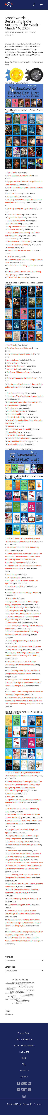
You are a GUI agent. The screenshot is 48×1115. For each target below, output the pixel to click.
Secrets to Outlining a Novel (18, 607)
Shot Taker (11, 172)
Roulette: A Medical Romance (19, 438)
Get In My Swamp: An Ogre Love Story (21, 208)
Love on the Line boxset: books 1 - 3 (21, 250)
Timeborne (12, 238)
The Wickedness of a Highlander (19, 175)
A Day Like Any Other (16, 435)
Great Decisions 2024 (15, 586)
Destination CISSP (13, 577)
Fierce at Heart (12, 363)
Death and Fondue (15, 444)
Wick (9, 256)
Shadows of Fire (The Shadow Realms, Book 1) (25, 396)
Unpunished (12, 622)
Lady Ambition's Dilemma (17, 226)
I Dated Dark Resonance (17, 278)
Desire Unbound (13, 360)
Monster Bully (12, 196)
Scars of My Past (14, 432)
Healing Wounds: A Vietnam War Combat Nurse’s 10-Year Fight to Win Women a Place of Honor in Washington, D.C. (23, 683)
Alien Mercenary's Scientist (18, 244)
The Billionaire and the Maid (19, 429)
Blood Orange (12, 574)
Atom (11, 1014)
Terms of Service (24, 1039)
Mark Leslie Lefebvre (15, 32)
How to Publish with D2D (24, 1045)
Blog (24, 1064)
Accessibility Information (32, 1104)
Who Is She (12, 598)
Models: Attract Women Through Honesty (23, 592)
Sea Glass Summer (14, 193)
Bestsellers (9, 35)
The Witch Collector (14, 214)
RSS (6, 1014)
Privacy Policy (24, 1033)
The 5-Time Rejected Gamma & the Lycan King (25, 187)
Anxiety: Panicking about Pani (19, 905)
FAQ (24, 1058)
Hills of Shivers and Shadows (19, 241)
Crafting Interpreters (16, 610)
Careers (24, 1076)
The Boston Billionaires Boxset (18, 372)
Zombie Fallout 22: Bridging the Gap (22, 266)
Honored (11, 247)
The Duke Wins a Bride (16, 220)
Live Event (24, 1052)
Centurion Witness (15, 229)
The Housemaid (14, 223)
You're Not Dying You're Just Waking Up (23, 640)
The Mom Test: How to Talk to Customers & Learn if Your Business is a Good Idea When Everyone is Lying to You (23, 616)
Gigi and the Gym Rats (16, 217)
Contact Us (24, 1070)
